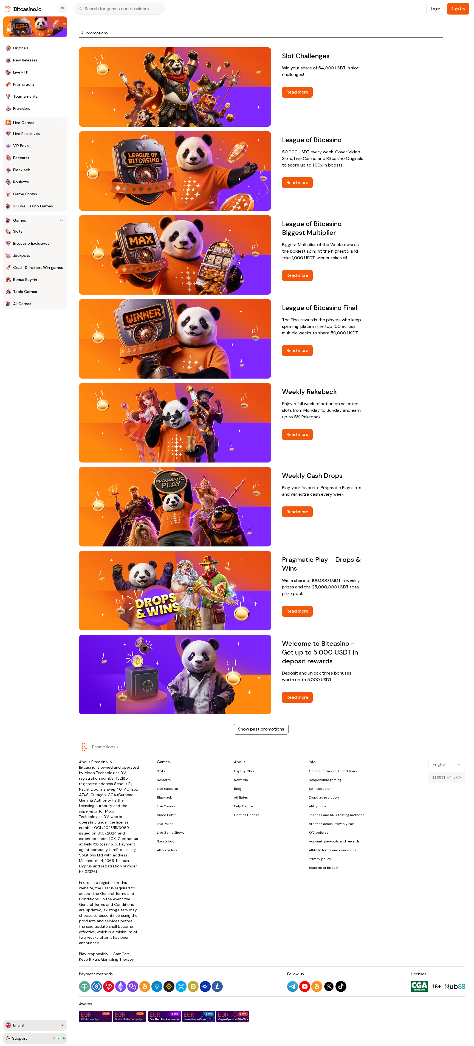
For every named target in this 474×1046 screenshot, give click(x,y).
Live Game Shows (171, 832)
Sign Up (458, 8)
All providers (167, 850)
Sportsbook (166, 841)
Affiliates (241, 797)
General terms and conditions (333, 771)
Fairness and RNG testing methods (337, 815)
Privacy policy (320, 859)
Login (436, 8)
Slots (161, 771)
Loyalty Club (244, 771)
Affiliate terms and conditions (332, 850)
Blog (237, 788)
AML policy (317, 806)
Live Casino (166, 806)
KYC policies (318, 832)
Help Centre (243, 806)
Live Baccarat (167, 788)
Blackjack (164, 797)
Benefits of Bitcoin (323, 867)
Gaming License (246, 815)
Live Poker (165, 824)
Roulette (164, 780)
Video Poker (166, 815)
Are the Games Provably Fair (331, 824)
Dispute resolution (324, 797)
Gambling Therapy (117, 959)
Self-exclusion (320, 788)
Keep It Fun (89, 959)
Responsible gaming (325, 780)
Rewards (241, 780)
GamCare (121, 953)
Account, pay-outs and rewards (334, 841)
